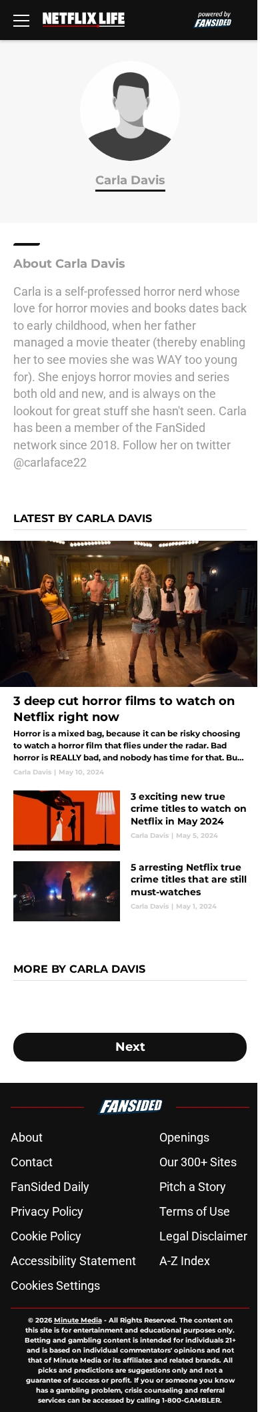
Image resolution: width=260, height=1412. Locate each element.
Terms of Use (194, 1211)
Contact (32, 1162)
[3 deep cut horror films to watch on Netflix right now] (130, 659)
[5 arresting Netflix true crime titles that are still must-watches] (130, 891)
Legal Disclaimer (203, 1236)
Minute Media (78, 1320)
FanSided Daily (50, 1187)
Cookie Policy (46, 1236)
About (27, 1137)
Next (130, 1046)
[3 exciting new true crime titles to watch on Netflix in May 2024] (130, 820)
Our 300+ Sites (198, 1162)
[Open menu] (21, 20)
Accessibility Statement (73, 1261)
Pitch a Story (192, 1187)
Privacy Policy (47, 1211)
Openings (184, 1137)
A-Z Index (184, 1261)
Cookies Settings (55, 1285)
